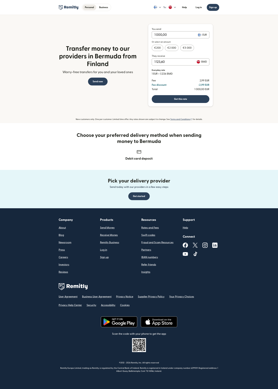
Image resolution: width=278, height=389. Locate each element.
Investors (64, 264)
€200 (157, 48)
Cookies (125, 305)
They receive (158, 56)
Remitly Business (109, 242)
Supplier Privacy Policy (151, 296)
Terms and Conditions (181, 119)
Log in (199, 7)
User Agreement (68, 296)
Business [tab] (103, 7)
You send (156, 29)
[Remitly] (68, 7)
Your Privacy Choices (181, 296)
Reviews (63, 272)
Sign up (213, 7)
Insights (145, 272)
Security (91, 305)
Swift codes (148, 235)
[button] (157, 7)
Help (184, 7)
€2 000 (171, 48)
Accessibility (108, 305)
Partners (146, 250)
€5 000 (187, 48)
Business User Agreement (96, 296)
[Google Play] (119, 321)
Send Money (107, 228)
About (62, 228)
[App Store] (159, 321)
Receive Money (109, 235)
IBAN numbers (149, 257)
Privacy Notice (124, 296)
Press (62, 250)
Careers (63, 257)
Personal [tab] (89, 7)
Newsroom (65, 242)
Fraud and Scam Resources (157, 242)
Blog (61, 235)
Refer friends (148, 264)
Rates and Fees (150, 228)
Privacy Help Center (70, 305)
